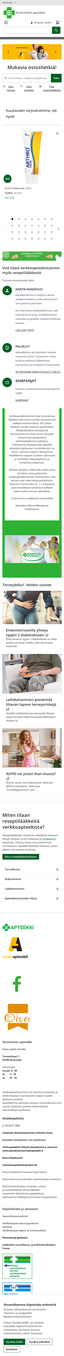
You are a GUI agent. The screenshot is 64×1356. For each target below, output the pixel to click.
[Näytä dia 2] (19, 219)
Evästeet (7, 1227)
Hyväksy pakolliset (39, 1341)
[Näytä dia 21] (51, 232)
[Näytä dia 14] (51, 225)
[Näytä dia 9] (19, 225)
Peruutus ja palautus (15, 1237)
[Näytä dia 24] (25, 238)
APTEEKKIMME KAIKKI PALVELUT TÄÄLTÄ (37, 372)
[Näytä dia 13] (45, 225)
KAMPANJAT (22, 400)
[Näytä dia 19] (38, 232)
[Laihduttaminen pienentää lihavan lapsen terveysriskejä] (32, 674)
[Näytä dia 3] (25, 219)
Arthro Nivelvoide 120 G (18, 188)
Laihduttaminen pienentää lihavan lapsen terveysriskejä (31, 702)
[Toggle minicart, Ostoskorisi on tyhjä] (57, 22)
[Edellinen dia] (8, 52)
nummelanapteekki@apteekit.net (19, 1165)
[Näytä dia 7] (51, 219)
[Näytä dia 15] (12, 232)
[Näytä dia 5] (38, 219)
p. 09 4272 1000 (11, 1125)
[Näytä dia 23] (19, 238)
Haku (56, 78)
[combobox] (32, 78)
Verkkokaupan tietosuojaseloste (20, 1223)
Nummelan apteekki (30, 13)
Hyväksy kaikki (14, 1341)
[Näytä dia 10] (25, 225)
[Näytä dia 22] (12, 238)
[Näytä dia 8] (12, 225)
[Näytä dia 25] (32, 238)
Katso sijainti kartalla (14, 1049)
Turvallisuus (12, 869)
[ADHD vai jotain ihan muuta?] (32, 748)
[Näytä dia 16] (19, 232)
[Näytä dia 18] (32, 232)
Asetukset (11, 1349)
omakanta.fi (49, 838)
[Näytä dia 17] (25, 232)
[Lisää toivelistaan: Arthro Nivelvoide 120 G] (57, 133)
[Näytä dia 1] (12, 219)
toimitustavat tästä (23, 280)
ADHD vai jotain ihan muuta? (31, 773)
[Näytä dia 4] (32, 219)
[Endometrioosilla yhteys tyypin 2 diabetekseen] (32, 607)
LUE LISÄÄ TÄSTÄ (24, 330)
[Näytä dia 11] (32, 225)
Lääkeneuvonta (14, 888)
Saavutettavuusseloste (15, 1216)
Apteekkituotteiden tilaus (21, 898)
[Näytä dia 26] (38, 238)
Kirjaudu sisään (42, 22)
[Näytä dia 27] (45, 238)
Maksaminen (13, 879)
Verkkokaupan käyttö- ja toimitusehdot (24, 1230)
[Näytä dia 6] (45, 219)
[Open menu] (6, 22)
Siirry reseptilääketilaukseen (21, 856)
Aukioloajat (7, 2)
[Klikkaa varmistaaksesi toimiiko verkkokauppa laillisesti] (32, 1266)
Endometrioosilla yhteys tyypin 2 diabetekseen (27, 632)
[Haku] (56, 30)
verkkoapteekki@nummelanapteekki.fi (22, 1150)
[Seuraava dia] (56, 52)
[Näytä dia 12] (38, 225)
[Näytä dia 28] (51, 238)
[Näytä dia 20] (45, 232)
